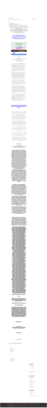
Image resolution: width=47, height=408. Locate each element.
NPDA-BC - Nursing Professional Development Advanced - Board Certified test (19, 250)
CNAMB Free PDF (14, 298)
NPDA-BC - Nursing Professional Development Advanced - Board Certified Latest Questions (19, 285)
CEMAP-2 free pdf (18, 311)
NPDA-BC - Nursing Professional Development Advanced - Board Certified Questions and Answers (18, 229)
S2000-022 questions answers (21, 309)
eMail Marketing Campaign (32, 382)
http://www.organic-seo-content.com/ (19, 339)
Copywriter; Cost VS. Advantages (33, 395)
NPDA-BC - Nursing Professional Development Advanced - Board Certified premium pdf (19, 236)
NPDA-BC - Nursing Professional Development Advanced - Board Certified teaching (19, 259)
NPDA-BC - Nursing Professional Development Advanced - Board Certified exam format (19, 270)
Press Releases (31, 378)
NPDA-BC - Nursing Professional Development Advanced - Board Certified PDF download (19, 230)
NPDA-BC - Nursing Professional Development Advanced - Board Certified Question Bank (19, 254)
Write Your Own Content (32, 371)
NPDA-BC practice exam (22, 299)
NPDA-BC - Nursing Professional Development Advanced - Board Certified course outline (19, 291)
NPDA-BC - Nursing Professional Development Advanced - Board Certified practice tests (19, 256)
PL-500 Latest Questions (23, 314)
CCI (20, 59)
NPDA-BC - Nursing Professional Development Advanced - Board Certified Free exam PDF (19, 282)
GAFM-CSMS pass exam (16, 310)
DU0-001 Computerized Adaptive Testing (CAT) (19, 316)
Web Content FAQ (31, 392)
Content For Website (32, 365)
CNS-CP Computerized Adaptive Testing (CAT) (20, 300)
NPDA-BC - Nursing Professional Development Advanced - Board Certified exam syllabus (19, 274)
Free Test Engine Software (20, 47)
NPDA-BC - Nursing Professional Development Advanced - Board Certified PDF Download (19, 241)
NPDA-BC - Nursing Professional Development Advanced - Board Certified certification (19, 235)
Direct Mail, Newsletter (32, 381)
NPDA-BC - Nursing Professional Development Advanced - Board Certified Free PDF (19, 268)
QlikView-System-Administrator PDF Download (19, 308)
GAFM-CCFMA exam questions (19, 315)
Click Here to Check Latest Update (19, 60)
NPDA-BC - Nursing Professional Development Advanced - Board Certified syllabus (19, 238)
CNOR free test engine (15, 300)
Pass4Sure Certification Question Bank (19, 328)
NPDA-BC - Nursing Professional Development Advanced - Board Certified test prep (19, 273)
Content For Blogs (31, 366)
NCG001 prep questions (18, 312)
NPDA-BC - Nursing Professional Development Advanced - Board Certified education (19, 286)
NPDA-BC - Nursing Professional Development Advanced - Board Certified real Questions (19, 232)
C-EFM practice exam (19, 313)
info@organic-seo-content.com (23, 405)
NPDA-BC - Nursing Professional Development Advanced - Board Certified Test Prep (19, 283)
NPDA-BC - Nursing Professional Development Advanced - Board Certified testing (19, 251)
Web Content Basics (31, 390)
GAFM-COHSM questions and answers (17, 307)
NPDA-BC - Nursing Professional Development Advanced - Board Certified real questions (19, 239)
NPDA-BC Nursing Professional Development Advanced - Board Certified (18, 32)
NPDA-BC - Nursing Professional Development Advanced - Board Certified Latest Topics (19, 227)
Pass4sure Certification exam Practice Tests (19, 327)
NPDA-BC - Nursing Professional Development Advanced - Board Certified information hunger (19, 247)
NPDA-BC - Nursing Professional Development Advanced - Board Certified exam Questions (19, 248)
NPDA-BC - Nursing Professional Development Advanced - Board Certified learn (19, 233)
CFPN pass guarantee (21, 298)
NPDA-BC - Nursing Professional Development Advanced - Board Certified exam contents (19, 264)
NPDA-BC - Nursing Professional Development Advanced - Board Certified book (19, 288)
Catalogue (31, 385)
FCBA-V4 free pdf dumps (20, 308)
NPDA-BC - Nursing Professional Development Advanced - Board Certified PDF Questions (19, 267)
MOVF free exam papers (15, 314)
